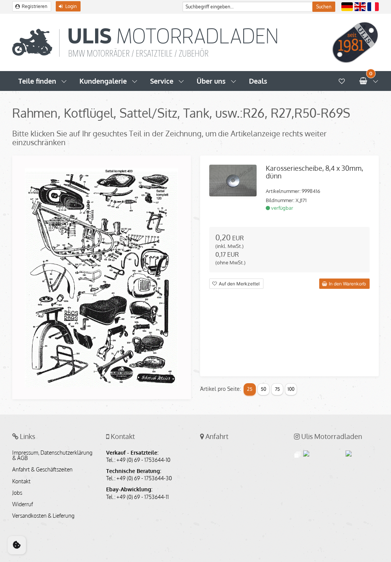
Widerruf (22, 504)
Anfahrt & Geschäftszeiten (42, 469)
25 (249, 389)
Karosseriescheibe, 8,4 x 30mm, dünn (314, 172)
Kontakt (21, 481)
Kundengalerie (103, 81)
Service (161, 81)
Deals (258, 81)
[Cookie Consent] (17, 545)
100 (291, 389)
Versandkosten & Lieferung (43, 516)
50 (263, 389)
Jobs (17, 493)
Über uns (211, 81)
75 (277, 389)
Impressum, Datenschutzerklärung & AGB (52, 455)
